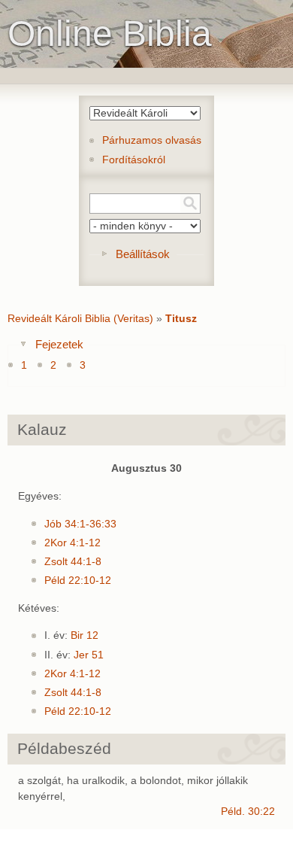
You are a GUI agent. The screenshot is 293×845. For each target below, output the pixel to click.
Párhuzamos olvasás (151, 140)
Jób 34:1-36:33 (80, 524)
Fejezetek (59, 344)
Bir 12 (84, 635)
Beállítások (143, 254)
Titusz (181, 318)
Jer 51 (89, 655)
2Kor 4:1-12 (72, 543)
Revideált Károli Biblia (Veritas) (80, 318)
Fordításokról (133, 160)
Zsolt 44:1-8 (72, 561)
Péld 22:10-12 (77, 580)
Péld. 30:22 (248, 811)
